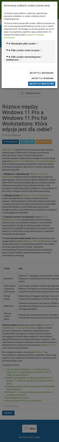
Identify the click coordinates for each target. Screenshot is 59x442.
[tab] (29, 43)
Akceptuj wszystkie (42, 84)
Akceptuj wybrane (43, 78)
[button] (21, 43)
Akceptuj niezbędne (42, 73)
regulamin (31, 35)
